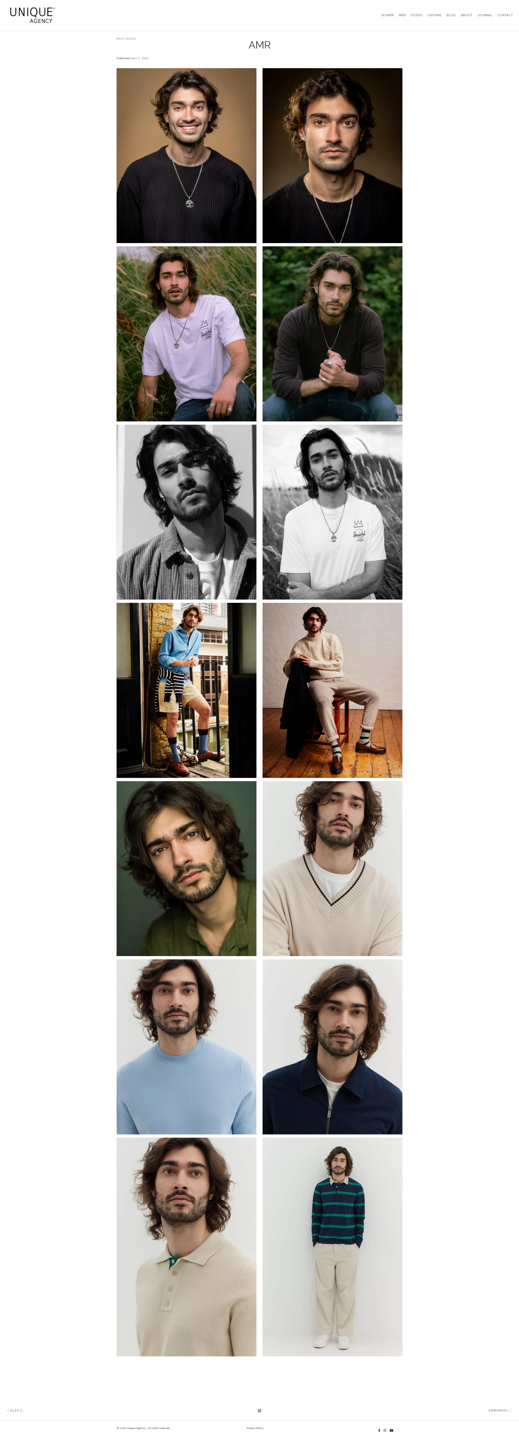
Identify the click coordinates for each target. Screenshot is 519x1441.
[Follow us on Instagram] (385, 1431)
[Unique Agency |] (31, 14)
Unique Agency (135, 1428)
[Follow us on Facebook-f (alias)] (379, 1431)
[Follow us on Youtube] (391, 1431)
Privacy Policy (255, 1428)
